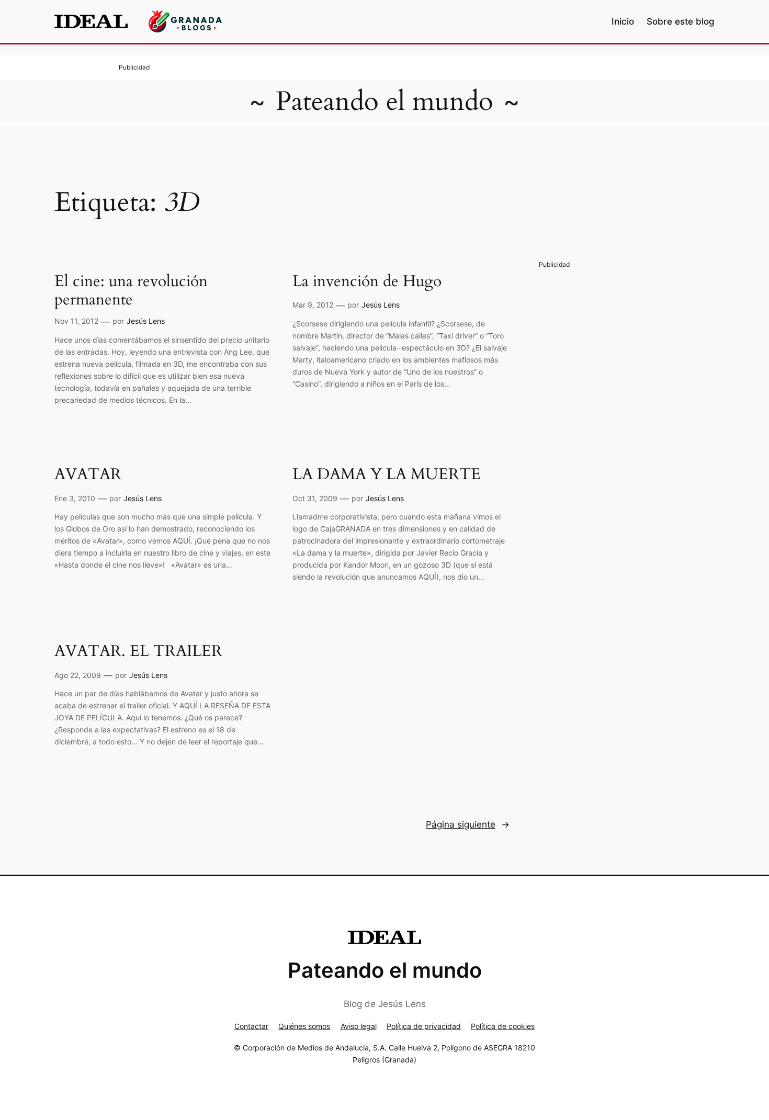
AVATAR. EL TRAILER (138, 651)
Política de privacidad (424, 1026)
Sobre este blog (681, 21)
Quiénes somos (304, 1026)
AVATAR (87, 475)
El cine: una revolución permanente (131, 291)
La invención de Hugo (367, 282)
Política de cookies (503, 1026)
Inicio (623, 21)
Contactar (251, 1026)
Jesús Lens (146, 320)
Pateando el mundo (384, 101)
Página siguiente (468, 824)
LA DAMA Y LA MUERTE (386, 475)
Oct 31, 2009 (314, 498)
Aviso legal (359, 1026)
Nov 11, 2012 (76, 320)
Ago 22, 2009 (77, 675)
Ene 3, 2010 (74, 498)
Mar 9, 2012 (312, 304)
